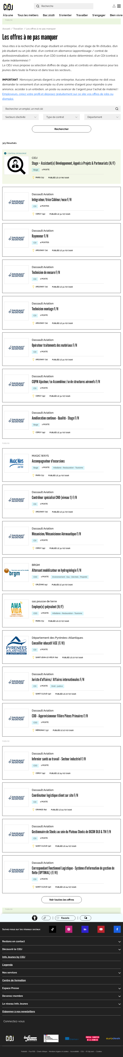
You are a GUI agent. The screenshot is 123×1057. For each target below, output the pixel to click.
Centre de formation (14, 980)
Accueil (6, 28)
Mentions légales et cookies (59, 1051)
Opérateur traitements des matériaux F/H (54, 345)
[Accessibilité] (34, 918)
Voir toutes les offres (61, 899)
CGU (82, 1051)
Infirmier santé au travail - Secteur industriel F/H (59, 758)
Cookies (99, 1051)
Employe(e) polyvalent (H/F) (48, 606)
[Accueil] (8, 6)
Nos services (9, 972)
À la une (8, 15)
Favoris (65, 918)
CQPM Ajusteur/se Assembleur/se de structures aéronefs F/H (66, 381)
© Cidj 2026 (90, 1051)
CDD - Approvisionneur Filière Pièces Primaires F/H (60, 715)
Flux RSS (32, 1051)
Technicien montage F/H (45, 308)
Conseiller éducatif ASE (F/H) (48, 643)
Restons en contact (13, 941)
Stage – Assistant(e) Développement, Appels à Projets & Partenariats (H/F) (73, 163)
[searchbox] (19, 117)
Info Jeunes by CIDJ (13, 957)
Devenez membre (12, 996)
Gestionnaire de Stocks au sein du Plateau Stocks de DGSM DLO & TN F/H (71, 831)
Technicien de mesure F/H (46, 272)
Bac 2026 (49, 15)
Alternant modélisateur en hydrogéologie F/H (56, 570)
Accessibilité (74, 1051)
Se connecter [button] (114, 6)
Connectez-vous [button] (14, 1021)
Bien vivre (116, 15)
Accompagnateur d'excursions (48, 461)
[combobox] (20, 117)
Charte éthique (42, 1051)
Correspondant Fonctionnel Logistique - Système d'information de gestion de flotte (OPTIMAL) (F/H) (73, 870)
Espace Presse (10, 988)
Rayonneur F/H (40, 236)
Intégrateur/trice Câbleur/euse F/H (52, 199)
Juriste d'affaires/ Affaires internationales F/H (58, 679)
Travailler (82, 15)
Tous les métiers (28, 15)
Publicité (24, 1051)
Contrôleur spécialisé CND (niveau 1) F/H (54, 497)
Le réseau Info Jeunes (15, 1003)
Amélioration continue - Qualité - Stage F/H (55, 418)
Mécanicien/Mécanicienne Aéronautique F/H (56, 533)
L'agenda (7, 964)
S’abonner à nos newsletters (18, 1011)
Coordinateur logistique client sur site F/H (55, 795)
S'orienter (65, 15)
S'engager (98, 15)
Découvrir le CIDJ (12, 949)
